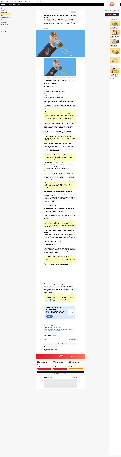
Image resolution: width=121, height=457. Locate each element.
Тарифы (14, 4)
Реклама (8, 454)
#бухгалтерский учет (64, 329)
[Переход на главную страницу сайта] (3, 4)
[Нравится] (46, 28)
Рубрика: (45, 332)
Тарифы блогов (3, 455)
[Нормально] (57, 327)
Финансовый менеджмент (74, 362)
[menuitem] (5, 7)
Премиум (9, 4)
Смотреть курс (44, 368)
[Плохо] (60, 327)
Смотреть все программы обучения (60, 371)
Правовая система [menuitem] (4, 29)
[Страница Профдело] (45, 12)
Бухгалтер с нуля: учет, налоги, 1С (43, 362)
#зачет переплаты (58, 330)
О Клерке (18, 4)
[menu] (6, 16)
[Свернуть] (119, 456)
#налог (58, 329)
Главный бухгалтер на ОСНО (58, 362)
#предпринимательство (52, 329)
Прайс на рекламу (3, 454)
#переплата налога (50, 330)
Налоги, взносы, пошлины (56, 12)
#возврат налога (72, 329)
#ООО (45, 330)
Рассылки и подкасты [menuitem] (4, 31)
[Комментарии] (44, 28)
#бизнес (45, 329)
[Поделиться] (55, 335)
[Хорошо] (54, 327)
